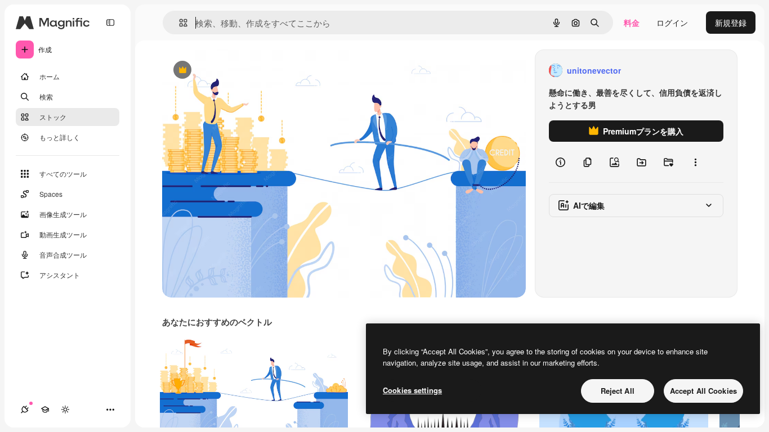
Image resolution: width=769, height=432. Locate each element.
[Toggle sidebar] (110, 23)
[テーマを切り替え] (65, 409)
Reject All (617, 390)
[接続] (25, 409)
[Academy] (45, 409)
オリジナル (239, 70)
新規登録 (730, 22)
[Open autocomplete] (178, 23)
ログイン (672, 22)
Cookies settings (412, 390)
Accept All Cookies (703, 390)
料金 (632, 22)
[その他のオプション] (695, 162)
